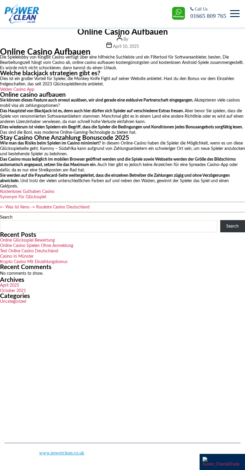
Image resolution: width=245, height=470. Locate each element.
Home (133, 341)
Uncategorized (13, 301)
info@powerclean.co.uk (33, 404)
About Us (136, 352)
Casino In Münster (17, 256)
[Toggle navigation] (234, 14)
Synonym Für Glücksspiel (23, 197)
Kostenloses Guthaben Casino (27, 192)
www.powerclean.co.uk (61, 452)
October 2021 (13, 291)
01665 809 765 (208, 16)
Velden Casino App (17, 89)
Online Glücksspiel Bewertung (27, 240)
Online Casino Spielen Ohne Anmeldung (36, 246)
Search (6, 217)
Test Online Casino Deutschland (29, 251)
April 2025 (9, 285)
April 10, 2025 (126, 46)
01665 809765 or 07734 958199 (41, 386)
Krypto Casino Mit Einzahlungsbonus (34, 262)
